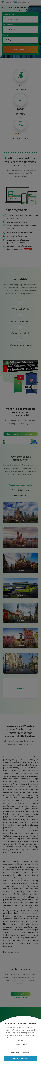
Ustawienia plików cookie (20, 1052)
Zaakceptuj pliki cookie (20, 1058)
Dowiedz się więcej (20, 1044)
